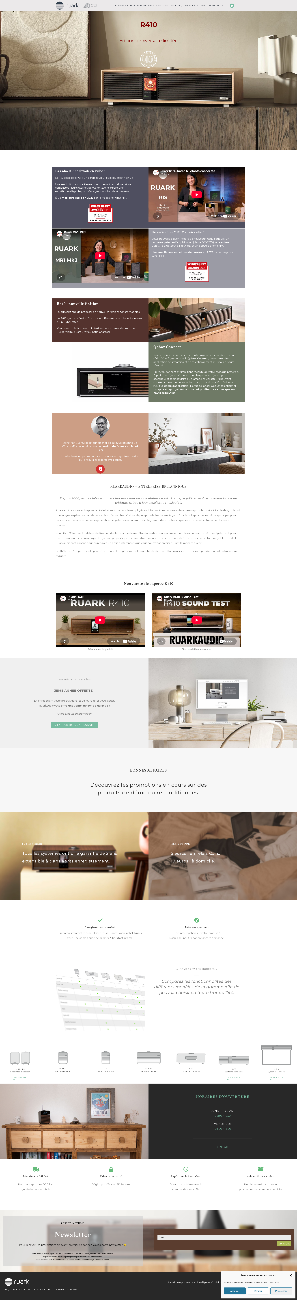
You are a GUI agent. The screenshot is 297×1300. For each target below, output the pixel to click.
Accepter (234, 1291)
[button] (290, 1275)
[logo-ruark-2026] (76, 2)
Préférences (281, 1291)
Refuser (258, 1291)
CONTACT (222, 1147)
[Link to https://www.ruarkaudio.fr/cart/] (232, 6)
